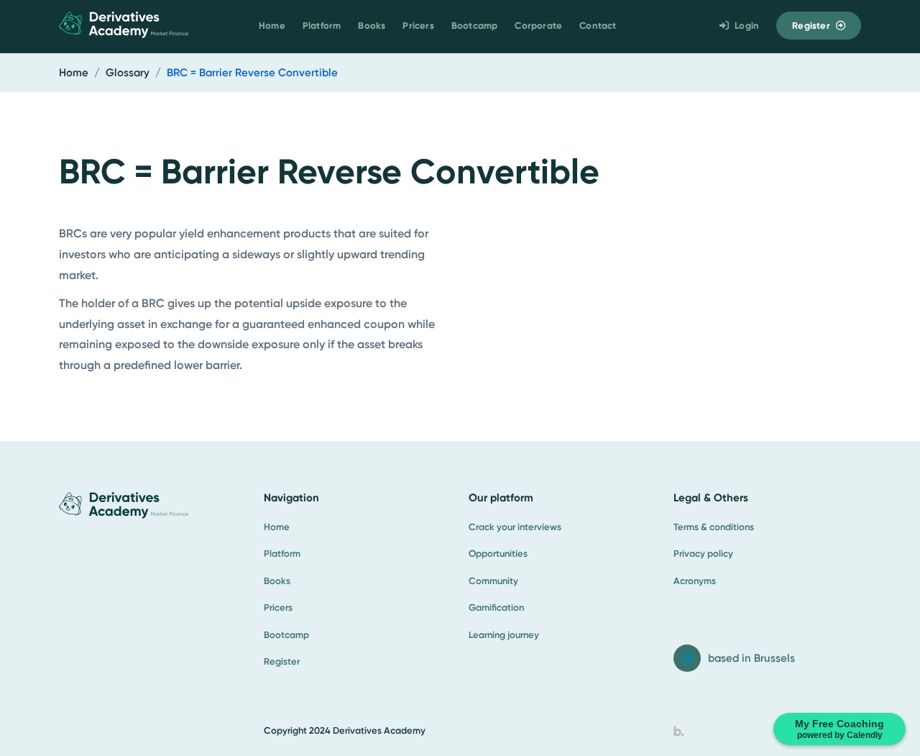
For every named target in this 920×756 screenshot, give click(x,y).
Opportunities (498, 553)
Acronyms (694, 580)
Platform (322, 25)
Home (272, 25)
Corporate (538, 25)
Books (371, 25)
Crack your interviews (515, 527)
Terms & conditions (713, 527)
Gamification (496, 607)
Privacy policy (703, 553)
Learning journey (504, 634)
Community (493, 580)
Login (747, 25)
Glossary (128, 72)
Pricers (417, 25)
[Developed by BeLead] (678, 731)
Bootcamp (474, 25)
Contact (597, 25)
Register (811, 25)
